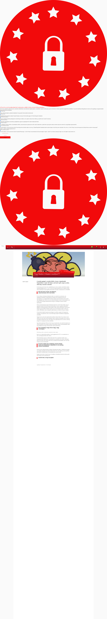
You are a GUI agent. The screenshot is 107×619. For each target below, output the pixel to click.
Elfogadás (5, 137)
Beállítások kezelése (5, 133)
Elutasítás (5, 135)
